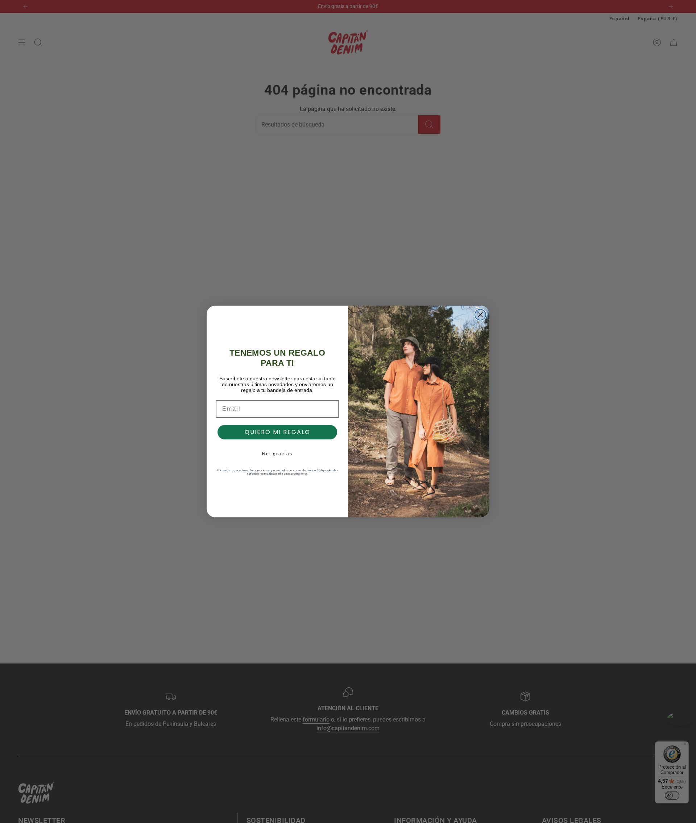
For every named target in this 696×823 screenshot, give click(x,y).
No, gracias (277, 453)
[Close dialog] (480, 314)
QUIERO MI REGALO (277, 432)
